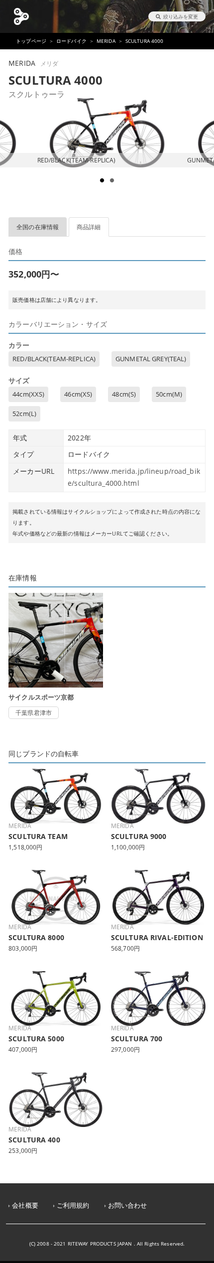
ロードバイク (71, 40)
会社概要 (25, 1205)
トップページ (31, 40)
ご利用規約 (73, 1205)
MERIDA (106, 40)
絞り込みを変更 (180, 16)
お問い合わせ (127, 1205)
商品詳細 (89, 227)
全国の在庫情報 (37, 227)
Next (201, 161)
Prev (13, 161)
